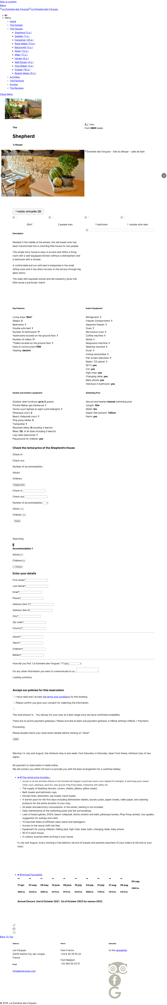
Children (17, 514)
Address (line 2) (21, 610)
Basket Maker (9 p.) (25, 73)
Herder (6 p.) (22, 58)
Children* (18, 648)
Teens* (16, 642)
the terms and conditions (56, 696)
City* (15, 616)
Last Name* (19, 586)
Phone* (17, 598)
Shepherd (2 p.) (23, 32)
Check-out (18, 496)
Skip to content (8, 1)
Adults (16, 508)
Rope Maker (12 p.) (25, 43)
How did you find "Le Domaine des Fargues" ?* (38, 663)
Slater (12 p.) (21, 51)
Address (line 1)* (22, 604)
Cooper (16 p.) (22, 69)
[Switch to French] (86, 15)
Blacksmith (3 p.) (24, 47)
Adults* (17, 636)
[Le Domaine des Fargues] (29, 9)
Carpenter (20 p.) (24, 40)
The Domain (16, 25)
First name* (19, 580)
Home (13, 21)
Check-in (17, 490)
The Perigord (17, 80)
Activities (15, 77)
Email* (16, 592)
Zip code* (18, 622)
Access (14, 84)
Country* (17, 628)
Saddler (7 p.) (22, 36)
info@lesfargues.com (24, 971)
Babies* (17, 655)
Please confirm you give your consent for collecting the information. (52, 702)
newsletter (121, 950)
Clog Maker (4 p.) (24, 66)
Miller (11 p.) (21, 54)
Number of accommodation (27, 502)
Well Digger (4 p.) (24, 62)
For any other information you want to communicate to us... (44, 671)
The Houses (16, 28)
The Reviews (17, 88)
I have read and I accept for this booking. (51, 696)
